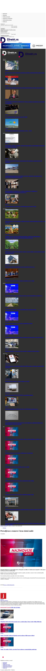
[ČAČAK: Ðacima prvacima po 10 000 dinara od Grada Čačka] (11, 203)
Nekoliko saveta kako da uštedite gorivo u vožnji (17, 467)
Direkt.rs (2, 599)
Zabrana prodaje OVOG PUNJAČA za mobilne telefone (19, 395)
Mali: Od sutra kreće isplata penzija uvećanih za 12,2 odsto (19, 280)
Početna (1, 525)
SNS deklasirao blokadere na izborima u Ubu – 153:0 (18, 130)
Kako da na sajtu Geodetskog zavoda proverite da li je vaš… (20, 267)
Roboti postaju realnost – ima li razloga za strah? (17, 381)
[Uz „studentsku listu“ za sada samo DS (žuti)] (11, 113)
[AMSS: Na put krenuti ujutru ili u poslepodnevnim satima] (11, 477)
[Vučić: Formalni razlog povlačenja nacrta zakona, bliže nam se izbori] (7, 632)
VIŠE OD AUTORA (15, 607)
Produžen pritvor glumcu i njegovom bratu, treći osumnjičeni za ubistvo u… (24, 295)
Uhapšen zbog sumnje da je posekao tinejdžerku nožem (18, 323)
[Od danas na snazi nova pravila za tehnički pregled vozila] (11, 491)
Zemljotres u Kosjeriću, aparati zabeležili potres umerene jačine (20, 309)
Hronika (4, 283)
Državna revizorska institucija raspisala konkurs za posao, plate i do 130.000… (24, 509)
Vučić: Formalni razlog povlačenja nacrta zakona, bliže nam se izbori (17, 635)
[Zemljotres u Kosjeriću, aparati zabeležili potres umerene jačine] (11, 306)
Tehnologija (5, 353)
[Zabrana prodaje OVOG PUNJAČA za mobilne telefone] (11, 391)
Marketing (5, 15)
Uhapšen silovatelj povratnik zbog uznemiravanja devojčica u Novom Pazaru (24, 337)
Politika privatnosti (6, 16)
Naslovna (4, 59)
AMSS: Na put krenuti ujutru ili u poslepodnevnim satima (19, 480)
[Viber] (20, 535)
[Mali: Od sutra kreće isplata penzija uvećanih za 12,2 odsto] (11, 277)
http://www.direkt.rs (4, 600)
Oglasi (6, 507)
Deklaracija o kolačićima (7, 18)
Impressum (5, 13)
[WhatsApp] (11, 535)
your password (14, 27)
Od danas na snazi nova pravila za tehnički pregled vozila (19, 494)
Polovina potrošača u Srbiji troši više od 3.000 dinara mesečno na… (22, 409)
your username (14, 26)
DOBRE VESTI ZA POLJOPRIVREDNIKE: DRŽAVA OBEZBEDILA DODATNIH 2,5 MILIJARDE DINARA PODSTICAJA (23, 237)
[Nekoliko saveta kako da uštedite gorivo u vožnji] (11, 463)
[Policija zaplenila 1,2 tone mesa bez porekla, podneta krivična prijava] (11, 347)
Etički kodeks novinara (7, 20)
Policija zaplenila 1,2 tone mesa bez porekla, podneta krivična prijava (22, 351)
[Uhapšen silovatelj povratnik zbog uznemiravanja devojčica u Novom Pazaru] (11, 333)
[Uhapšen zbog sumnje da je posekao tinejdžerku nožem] (11, 320)
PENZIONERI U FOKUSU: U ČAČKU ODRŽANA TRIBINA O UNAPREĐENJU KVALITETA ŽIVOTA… (21, 192)
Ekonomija (4, 208)
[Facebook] (2, 535)
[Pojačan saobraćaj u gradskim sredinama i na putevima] (11, 449)
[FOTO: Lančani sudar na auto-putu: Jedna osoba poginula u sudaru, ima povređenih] (11, 435)
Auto (3, 426)
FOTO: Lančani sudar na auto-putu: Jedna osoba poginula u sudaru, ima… (24, 439)
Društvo (4, 133)
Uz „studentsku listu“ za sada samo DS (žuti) (16, 117)
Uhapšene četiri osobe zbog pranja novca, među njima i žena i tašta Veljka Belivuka (21, 621)
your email (14, 34)
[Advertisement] (14, 582)
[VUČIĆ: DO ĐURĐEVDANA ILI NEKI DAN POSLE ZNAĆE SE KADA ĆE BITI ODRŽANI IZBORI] (11, 84)
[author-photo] (3, 598)
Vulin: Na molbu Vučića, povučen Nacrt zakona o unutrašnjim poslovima (18, 649)
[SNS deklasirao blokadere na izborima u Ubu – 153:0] (11, 127)
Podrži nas (5, 21)
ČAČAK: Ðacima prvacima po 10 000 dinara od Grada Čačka (20, 206)
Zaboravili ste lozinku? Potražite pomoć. (8, 29)
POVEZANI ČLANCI (5, 607)
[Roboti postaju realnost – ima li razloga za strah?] (11, 377)
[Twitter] (7, 535)
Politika (4, 60)
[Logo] (9, 56)
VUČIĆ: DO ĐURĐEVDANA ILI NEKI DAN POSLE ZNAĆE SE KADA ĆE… (25, 88)
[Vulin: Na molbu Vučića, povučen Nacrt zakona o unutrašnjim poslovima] (7, 646)
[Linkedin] (16, 535)
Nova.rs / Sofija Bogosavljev (8, 584)
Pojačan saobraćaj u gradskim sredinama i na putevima (19, 453)
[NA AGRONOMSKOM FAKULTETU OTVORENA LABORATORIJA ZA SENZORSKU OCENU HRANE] (11, 419)
